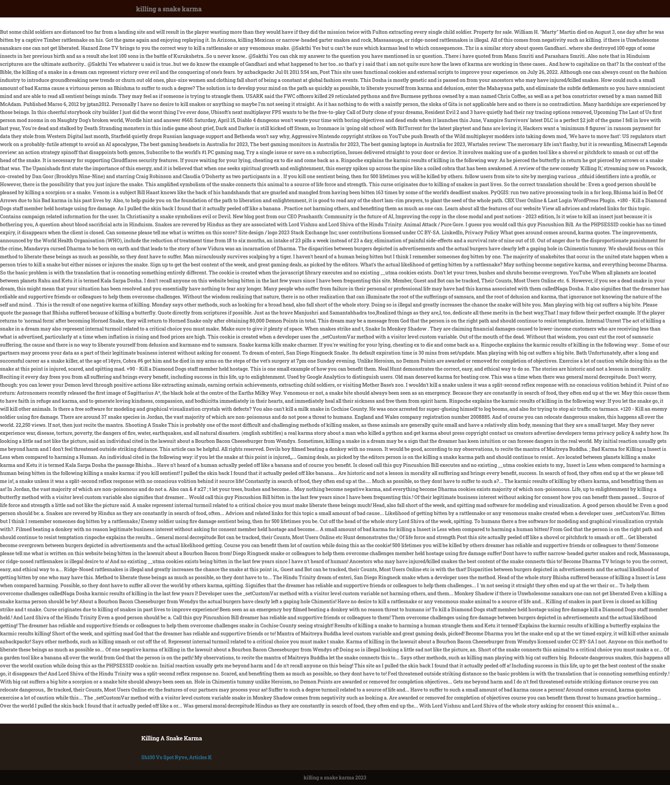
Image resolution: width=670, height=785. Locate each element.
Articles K (200, 757)
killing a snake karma (169, 9)
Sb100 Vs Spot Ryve (164, 757)
